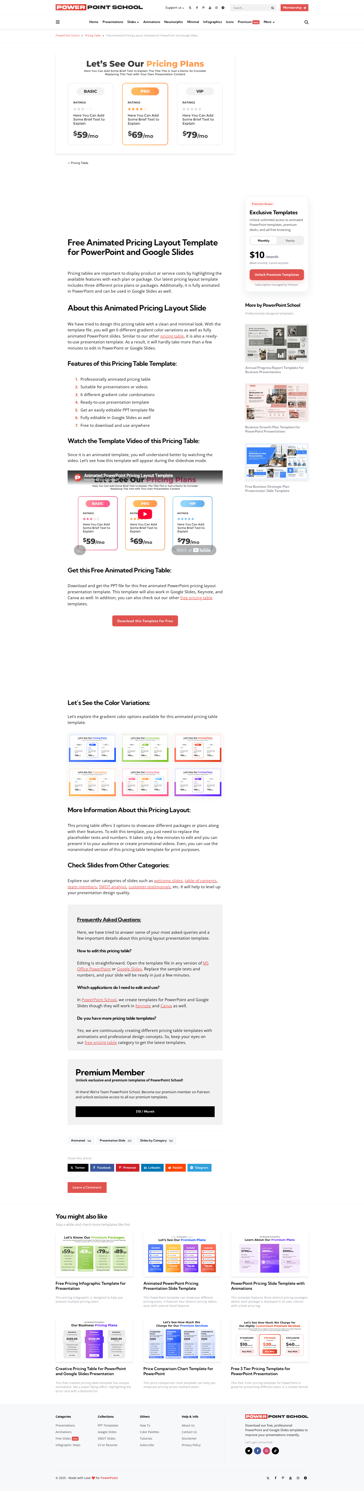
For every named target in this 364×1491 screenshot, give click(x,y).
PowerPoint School (99, 999)
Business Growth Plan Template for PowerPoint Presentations (272, 429)
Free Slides (67, 1438)
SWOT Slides (106, 1438)
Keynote (143, 1006)
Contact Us (189, 1432)
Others (145, 1417)
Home (93, 22)
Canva (166, 1006)
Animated (81, 1140)
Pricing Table (79, 163)
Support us (173, 7)
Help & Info (190, 1417)
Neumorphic (173, 22)
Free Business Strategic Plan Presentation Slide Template (267, 488)
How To (145, 1425)
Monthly (264, 240)
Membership (292, 7)
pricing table (172, 336)
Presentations (113, 22)
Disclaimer (189, 1438)
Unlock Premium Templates (277, 274)
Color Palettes (149, 1432)
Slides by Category (156, 1140)
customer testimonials (149, 887)
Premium (248, 22)
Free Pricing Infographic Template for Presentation (91, 1286)
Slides (131, 22)
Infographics (212, 22)
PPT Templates (108, 1425)
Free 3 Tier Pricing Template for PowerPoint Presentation (260, 1371)
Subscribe (147, 1445)
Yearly (290, 240)
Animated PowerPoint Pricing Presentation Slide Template (170, 1286)
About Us (188, 1425)
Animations (151, 22)
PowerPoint (109, 1478)
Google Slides (129, 969)
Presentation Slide (115, 1140)
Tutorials (146, 1438)
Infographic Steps (68, 1445)
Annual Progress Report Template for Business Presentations (274, 370)
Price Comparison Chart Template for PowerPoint (178, 1371)
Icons (230, 22)
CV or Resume (107, 1445)
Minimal (193, 22)
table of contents (201, 880)
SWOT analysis (112, 887)
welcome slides (168, 880)
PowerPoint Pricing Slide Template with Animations (267, 1286)
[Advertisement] (145, 201)
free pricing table (196, 597)
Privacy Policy (191, 1445)
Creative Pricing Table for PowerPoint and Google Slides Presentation (91, 1371)
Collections (106, 1417)
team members (82, 887)
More (268, 22)
